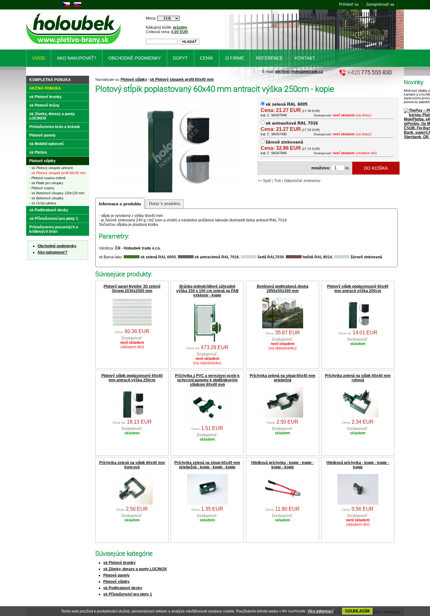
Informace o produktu (120, 204)
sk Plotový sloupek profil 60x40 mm (182, 79)
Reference (269, 58)
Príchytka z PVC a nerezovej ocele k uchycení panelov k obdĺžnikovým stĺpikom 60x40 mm (207, 380)
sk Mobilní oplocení (46, 144)
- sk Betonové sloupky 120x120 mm (56, 193)
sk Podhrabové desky (122, 588)
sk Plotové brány (44, 105)
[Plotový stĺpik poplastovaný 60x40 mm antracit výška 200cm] (357, 327)
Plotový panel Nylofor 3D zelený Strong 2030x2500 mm (132, 288)
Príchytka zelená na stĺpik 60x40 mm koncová (132, 465)
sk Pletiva (38, 152)
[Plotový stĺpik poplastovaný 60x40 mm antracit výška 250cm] (132, 416)
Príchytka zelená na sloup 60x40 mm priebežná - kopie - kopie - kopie (207, 465)
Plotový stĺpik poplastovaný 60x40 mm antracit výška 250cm (132, 377)
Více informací (320, 611)
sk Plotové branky (119, 562)
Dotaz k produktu (164, 203)
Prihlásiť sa (349, 4)
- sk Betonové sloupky (46, 198)
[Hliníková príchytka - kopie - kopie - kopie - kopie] (282, 503)
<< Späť (264, 181)
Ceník (206, 58)
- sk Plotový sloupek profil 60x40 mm (57, 173)
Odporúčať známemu (302, 181)
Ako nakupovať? (52, 252)
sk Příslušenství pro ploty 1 (127, 594)
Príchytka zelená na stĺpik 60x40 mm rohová (358, 377)
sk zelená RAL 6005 (287, 104)
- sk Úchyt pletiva (42, 203)
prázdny (180, 27)
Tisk (277, 181)
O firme (234, 58)
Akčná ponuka (45, 88)
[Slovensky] (77, 5)
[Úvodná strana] (74, 45)
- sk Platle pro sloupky (46, 183)
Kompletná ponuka (50, 80)
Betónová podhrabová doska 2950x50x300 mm (282, 288)
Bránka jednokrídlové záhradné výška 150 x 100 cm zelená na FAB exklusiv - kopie (207, 290)
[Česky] (66, 5)
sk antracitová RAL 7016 (292, 123)
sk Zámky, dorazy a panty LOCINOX (135, 569)
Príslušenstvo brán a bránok (54, 127)
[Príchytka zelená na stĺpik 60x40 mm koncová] (132, 503)
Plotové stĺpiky (134, 79)
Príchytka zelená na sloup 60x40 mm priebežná (282, 377)
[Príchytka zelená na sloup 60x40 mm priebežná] (282, 416)
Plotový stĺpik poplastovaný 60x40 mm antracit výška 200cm (357, 288)
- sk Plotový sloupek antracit (51, 168)
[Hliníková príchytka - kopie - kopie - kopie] (357, 503)
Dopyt (180, 58)
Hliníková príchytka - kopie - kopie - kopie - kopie (282, 465)
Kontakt (305, 58)
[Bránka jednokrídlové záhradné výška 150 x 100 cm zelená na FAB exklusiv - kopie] (207, 342)
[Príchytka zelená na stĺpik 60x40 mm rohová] (357, 416)
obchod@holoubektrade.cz (299, 71)
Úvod (38, 58)
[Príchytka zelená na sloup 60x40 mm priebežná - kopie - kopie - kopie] (207, 503)
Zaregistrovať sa (380, 4)
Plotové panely (116, 575)
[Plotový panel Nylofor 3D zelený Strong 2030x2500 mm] (132, 326)
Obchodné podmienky (56, 246)
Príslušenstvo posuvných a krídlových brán (53, 229)
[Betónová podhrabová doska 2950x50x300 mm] (282, 327)
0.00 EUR (179, 32)
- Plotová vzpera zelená (47, 178)
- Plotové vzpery (41, 188)
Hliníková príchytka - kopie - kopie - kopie (357, 465)
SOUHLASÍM (357, 611)
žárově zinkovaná (284, 141)
